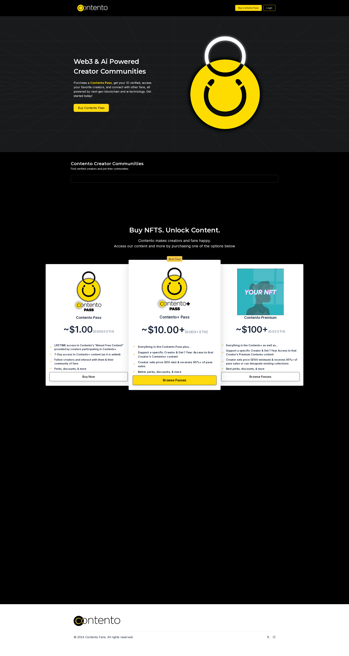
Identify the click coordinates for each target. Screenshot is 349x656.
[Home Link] (91, 8)
